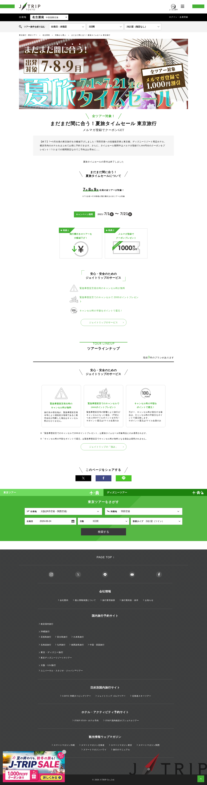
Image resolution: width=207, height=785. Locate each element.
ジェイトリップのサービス (103, 322)
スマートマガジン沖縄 (64, 745)
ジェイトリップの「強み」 (103, 447)
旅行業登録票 (108, 600)
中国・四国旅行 (97, 645)
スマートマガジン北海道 (92, 745)
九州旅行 (61, 645)
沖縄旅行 (45, 631)
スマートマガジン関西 (149, 745)
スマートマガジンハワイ (95, 750)
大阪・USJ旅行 (48, 665)
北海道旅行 (46, 645)
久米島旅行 (78, 637)
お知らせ (149, 600)
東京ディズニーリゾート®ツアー (56, 658)
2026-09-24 (45, 521)
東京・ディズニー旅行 (52, 652)
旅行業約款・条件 (130, 600)
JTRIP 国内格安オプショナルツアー (122, 721)
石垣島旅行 (46, 637)
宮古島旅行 (62, 637)
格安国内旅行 (47, 624)
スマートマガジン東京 (121, 745)
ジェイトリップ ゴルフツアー (111, 696)
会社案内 (64, 600)
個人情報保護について (85, 600)
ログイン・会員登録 (178, 17)
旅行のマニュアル (121, 750)
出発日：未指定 (59, 26)
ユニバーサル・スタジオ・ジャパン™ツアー (62, 671)
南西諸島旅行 (77, 645)
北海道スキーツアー (141, 696)
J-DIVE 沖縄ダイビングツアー (76, 696)
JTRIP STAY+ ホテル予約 (86, 721)
